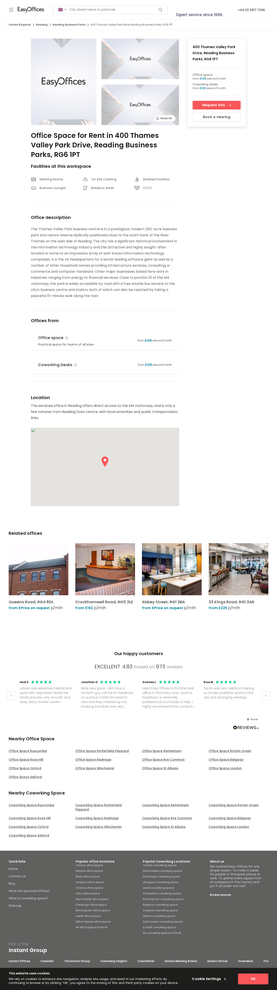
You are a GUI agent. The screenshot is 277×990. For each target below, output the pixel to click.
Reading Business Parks (69, 24)
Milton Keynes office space (93, 921)
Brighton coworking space (160, 905)
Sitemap (15, 906)
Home (13, 869)
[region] (138, 696)
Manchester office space (92, 899)
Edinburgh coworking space (161, 876)
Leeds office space (88, 916)
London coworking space (159, 865)
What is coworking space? (28, 898)
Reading (42, 24)
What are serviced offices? (29, 891)
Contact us (17, 876)
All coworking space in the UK (162, 933)
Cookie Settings (206, 978)
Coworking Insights (113, 961)
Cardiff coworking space (159, 927)
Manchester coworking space (162, 871)
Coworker (47, 961)
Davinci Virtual (217, 961)
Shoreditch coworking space (162, 893)
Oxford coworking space (159, 916)
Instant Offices (19, 961)
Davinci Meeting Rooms (181, 961)
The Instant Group (77, 961)
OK (253, 978)
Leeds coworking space (158, 888)
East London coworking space (163, 921)
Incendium (245, 961)
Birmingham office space (93, 910)
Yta (265, 961)
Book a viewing (216, 116)
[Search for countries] (62, 9)
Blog (12, 883)
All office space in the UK (92, 927)
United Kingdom (20, 24)
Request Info (213, 105)
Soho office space (88, 893)
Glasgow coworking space (161, 882)
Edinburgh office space (91, 905)
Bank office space (88, 876)
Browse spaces (220, 895)
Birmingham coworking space (163, 899)
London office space (89, 865)
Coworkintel (146, 961)
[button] (66, 337)
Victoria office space (89, 888)
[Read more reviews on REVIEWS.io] (246, 728)
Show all (166, 118)
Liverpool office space (90, 882)
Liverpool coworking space (160, 910)
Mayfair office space (89, 871)
